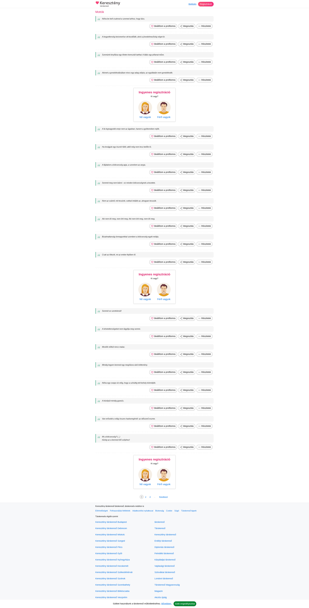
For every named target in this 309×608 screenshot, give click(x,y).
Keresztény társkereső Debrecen (111, 528)
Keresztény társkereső (165, 534)
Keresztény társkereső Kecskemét (111, 566)
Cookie (169, 511)
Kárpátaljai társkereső (165, 560)
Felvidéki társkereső (164, 553)
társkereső (159, 522)
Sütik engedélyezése (185, 604)
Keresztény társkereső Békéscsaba (112, 591)
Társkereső (159, 528)
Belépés (192, 4)
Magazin (158, 591)
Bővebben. (166, 603)
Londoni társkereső (163, 578)
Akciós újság (160, 597)
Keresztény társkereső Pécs (108, 547)
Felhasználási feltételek (120, 511)
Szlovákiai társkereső (164, 572)
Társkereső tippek (189, 511)
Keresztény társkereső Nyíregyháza (112, 560)
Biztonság (159, 511)
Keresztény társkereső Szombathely (112, 585)
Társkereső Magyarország (167, 585)
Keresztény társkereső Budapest (111, 522)
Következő (163, 497)
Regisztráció (206, 4)
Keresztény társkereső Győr (108, 553)
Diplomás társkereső (164, 547)
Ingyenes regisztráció (154, 92)
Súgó (176, 511)
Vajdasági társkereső (164, 566)
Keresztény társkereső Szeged (110, 541)
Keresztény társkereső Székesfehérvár (114, 572)
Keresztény (110, 4)
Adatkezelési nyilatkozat (142, 511)
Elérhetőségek (101, 511)
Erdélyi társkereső (163, 541)
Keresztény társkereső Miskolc (110, 534)
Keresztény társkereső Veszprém (111, 597)
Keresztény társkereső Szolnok (110, 578)
